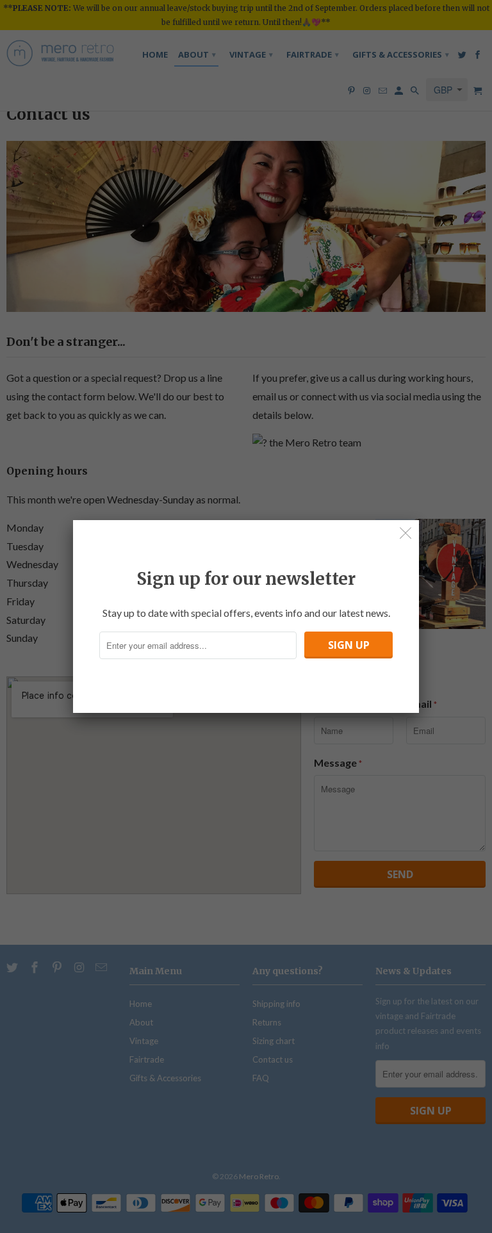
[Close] (406, 533)
